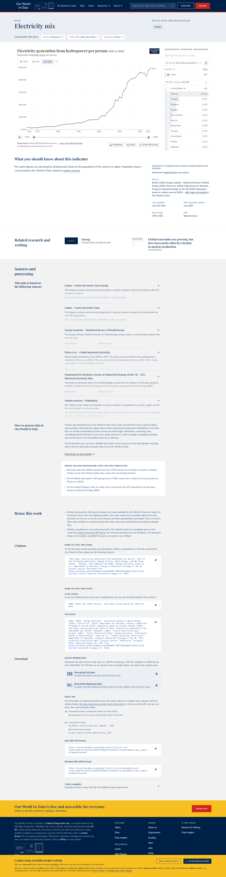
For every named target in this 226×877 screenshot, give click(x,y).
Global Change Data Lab (57, 823)
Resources (102, 6)
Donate (202, 6)
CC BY (49, 146)
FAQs (62, 839)
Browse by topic (68, 6)
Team (150, 843)
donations (55, 865)
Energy (158, 27)
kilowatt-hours (171, 173)
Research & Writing (191, 827)
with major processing (195, 192)
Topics (118, 827)
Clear (205, 69)
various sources (71, 170)
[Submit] (172, 5)
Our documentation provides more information (101, 704)
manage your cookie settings (119, 871)
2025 (155, 137)
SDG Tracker (121, 854)
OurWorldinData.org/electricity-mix (31, 146)
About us (152, 827)
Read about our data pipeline (78, 454)
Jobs (150, 848)
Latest (91, 6)
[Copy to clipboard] (152, 560)
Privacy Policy (98, 871)
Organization (154, 833)
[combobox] (153, 6)
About (117, 6)
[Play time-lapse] (19, 137)
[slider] (34, 137)
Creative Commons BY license (91, 533)
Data (82, 6)
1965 (27, 137)
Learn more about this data (70, 143)
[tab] (24, 62)
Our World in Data (23, 5)
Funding (152, 838)
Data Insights (121, 838)
